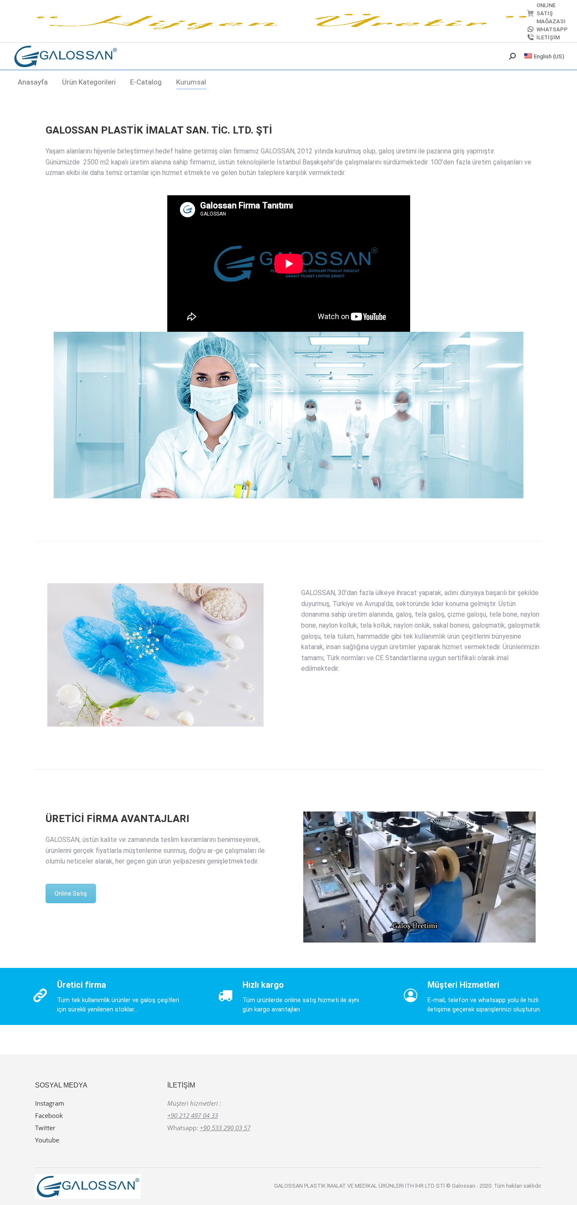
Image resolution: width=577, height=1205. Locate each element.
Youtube (47, 1140)
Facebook (49, 1115)
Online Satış (70, 893)
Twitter (45, 1127)
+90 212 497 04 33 (192, 1115)
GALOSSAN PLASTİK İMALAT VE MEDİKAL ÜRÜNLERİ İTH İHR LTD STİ (360, 1186)
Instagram (49, 1103)
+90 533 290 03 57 (225, 1127)
